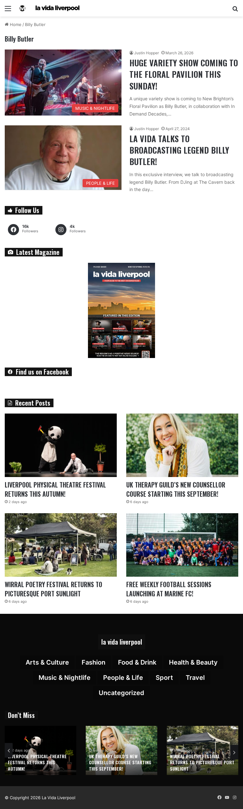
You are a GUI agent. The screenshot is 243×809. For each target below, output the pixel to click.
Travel (195, 677)
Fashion (93, 662)
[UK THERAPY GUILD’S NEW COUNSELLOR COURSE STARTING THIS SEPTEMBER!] (182, 445)
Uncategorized (121, 693)
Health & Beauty (193, 662)
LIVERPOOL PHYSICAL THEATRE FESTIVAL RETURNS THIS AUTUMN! (55, 489)
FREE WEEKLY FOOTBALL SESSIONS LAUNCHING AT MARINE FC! (168, 589)
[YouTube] (227, 797)
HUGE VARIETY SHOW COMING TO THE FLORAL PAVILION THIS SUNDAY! (183, 74)
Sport (164, 677)
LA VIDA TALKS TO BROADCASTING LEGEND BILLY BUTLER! (179, 150)
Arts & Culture (47, 662)
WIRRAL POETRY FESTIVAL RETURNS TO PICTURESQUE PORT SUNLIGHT (53, 589)
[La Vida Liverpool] (49, 8)
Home (15, 24)
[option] (40, 750)
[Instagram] (234, 797)
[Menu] (8, 10)
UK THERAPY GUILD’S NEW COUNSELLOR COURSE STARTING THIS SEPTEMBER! (175, 489)
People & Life (123, 677)
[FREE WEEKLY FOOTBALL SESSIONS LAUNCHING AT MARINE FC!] (182, 545)
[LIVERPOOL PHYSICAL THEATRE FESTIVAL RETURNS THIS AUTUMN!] (61, 445)
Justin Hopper (146, 52)
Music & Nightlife (64, 677)
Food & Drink (137, 662)
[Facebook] (219, 797)
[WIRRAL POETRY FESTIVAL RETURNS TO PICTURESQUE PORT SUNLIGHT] (61, 545)
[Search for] (235, 10)
